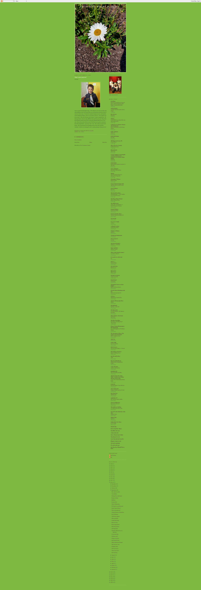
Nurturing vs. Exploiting (115, 244)
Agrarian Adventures (115, 243)
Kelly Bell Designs (115, 136)
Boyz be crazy (115, 522)
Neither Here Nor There (116, 422)
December (113, 115)
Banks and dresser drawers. (116, 287)
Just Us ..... (113, 261)
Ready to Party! (115, 498)
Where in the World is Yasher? (117, 252)
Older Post (104, 142)
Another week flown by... (115, 367)
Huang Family (114, 150)
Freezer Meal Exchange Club (117, 183)
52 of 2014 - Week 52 (115, 253)
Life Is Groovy (114, 347)
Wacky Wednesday (116, 504)
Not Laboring (114, 552)
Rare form (113, 189)
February (113, 567)
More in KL (113, 151)
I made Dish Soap (115, 520)
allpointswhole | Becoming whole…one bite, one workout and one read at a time (117, 377)
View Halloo (114, 494)
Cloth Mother (114, 163)
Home (91, 142)
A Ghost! (112, 223)
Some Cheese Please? (116, 508)
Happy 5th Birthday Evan (115, 352)
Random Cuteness (114, 249)
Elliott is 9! (113, 133)
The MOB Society (115, 203)
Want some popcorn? (81, 77)
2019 (111, 472)
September (114, 490)
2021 (111, 468)
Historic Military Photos (115, 200)
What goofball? (115, 518)
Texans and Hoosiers (115, 402)
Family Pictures (114, 262)
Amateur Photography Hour (117, 300)
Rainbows (113, 232)
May (113, 561)
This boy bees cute (116, 544)
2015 (111, 480)
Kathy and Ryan (114, 131)
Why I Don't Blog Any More (116, 372)
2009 (111, 580)
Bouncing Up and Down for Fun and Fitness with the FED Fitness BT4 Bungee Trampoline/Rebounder (118, 104)
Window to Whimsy (115, 231)
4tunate (112, 173)
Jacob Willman (114, 188)
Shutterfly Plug (113, 394)
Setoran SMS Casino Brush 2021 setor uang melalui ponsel (118, 120)
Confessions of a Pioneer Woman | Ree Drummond (118, 125)
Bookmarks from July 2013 (116, 292)
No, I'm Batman (115, 514)
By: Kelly (112, 137)
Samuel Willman (114, 209)
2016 (111, 478)
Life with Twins (114, 266)
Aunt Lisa (113, 339)
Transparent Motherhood (116, 235)
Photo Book (113, 317)
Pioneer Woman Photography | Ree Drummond (117, 326)
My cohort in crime (116, 492)
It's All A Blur (113, 423)
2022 (111, 466)
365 (79, 131)
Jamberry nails (115, 536)
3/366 (112, 357)
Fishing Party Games (115, 227)
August (113, 555)
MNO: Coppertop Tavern (115, 335)
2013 (111, 572)
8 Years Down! (114, 142)
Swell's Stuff (113, 342)
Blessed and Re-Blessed (116, 361)
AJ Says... (113, 296)
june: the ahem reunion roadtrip (116, 399)
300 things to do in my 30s (116, 141)
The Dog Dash (115, 528)
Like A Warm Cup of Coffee (117, 435)
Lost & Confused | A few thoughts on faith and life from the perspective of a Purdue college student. (118, 156)
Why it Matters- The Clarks (117, 315)
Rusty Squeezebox (116, 524)
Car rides (112, 240)
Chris (82, 131)
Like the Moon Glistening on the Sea (118, 291)
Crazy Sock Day (115, 534)
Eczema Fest (114, 502)
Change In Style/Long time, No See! (117, 390)
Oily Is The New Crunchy (116, 145)
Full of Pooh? (114, 280)
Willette (112, 118)
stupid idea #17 (114, 398)
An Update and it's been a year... (117, 408)
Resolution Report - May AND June (117, 385)
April (113, 563)
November (114, 486)
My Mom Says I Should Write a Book (118, 447)
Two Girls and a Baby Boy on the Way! (118, 412)
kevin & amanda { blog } (116, 213)
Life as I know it (114, 238)
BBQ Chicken (113, 272)
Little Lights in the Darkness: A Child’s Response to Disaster (117, 205)
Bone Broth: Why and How (116, 170)
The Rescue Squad (116, 516)
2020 (111, 470)
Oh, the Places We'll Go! (116, 351)
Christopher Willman (115, 179)
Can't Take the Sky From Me (117, 439)
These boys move (115, 550)
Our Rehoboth (114, 305)
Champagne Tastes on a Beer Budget (117, 285)
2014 (111, 482)
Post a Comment (78, 140)
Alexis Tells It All (114, 388)
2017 (111, 476)
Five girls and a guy (115, 445)
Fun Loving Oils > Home (116, 428)
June (113, 559)
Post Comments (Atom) (85, 145)
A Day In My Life (114, 433)
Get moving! (113, 218)
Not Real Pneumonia (115, 146)
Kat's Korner (114, 114)
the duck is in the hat (115, 275)
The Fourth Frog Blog (116, 193)
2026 (111, 464)
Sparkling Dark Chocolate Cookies (117, 185)
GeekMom (113, 101)
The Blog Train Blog (115, 320)
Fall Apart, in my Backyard (117, 506)
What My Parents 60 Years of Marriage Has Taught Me (116, 175)
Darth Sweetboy (114, 180)
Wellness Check (114, 414)
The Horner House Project (116, 198)
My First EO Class (115, 540)
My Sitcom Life (114, 310)
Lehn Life (113, 384)
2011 (111, 576)
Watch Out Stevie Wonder (117, 542)
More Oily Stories (115, 526)
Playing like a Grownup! (117, 496)
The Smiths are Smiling (116, 407)
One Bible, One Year (115, 430)
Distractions (113, 270)
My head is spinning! (115, 443)
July (113, 557)
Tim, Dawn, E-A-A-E (115, 437)
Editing (112, 302)
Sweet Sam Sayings (114, 210)
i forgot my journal (114, 276)
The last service (115, 548)
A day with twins (114, 366)
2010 (111, 578)
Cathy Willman (113, 455)
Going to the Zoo (115, 538)
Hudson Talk (113, 417)
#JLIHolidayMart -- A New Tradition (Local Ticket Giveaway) (118, 195)
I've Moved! (113, 281)
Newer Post (77, 142)
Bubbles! (113, 500)
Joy (111, 258)
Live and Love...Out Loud (116, 257)
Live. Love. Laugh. (115, 221)
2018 (111, 474)
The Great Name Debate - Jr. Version (118, 348)
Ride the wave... (114, 267)
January (113, 569)
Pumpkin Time (115, 546)
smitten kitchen (114, 108)
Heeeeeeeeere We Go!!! (115, 403)
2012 (111, 574)
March (113, 565)
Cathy (111, 457)
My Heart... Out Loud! (115, 306)
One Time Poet (114, 393)
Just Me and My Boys (115, 356)
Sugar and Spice (114, 248)
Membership (113, 426)
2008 (111, 582)
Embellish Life (114, 371)
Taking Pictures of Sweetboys (118, 512)
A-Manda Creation (115, 226)
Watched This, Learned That (116, 297)
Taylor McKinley (114, 168)
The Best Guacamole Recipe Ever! (117, 215)
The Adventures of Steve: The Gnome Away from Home (117, 334)
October (113, 488)
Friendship (113, 159)
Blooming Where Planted (100, 6)
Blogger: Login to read (116, 441)
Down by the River (114, 343)
